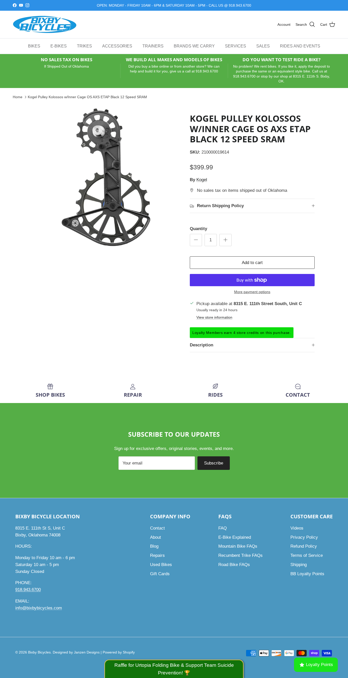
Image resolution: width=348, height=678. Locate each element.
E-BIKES (58, 46)
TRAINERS (153, 46)
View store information (214, 317)
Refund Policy (303, 546)
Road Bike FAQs (234, 564)
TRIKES (84, 46)
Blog (154, 546)
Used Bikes (161, 564)
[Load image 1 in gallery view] (106, 177)
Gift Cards (160, 573)
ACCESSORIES (117, 46)
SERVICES (235, 46)
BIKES (34, 46)
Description (201, 345)
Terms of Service (306, 555)
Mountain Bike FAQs (237, 546)
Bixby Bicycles (39, 652)
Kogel (201, 179)
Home (17, 97)
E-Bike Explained (234, 537)
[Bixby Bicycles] (44, 24)
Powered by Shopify (119, 652)
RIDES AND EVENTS (300, 46)
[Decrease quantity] (196, 240)
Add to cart (252, 262)
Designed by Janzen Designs (76, 652)
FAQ (222, 528)
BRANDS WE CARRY (194, 46)
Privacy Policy (304, 537)
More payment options (252, 292)
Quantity (198, 228)
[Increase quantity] (225, 240)
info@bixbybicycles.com (38, 608)
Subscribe (213, 463)
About (155, 537)
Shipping (298, 564)
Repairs (157, 555)
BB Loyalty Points (307, 573)
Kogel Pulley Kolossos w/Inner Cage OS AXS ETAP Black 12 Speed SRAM (87, 97)
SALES (263, 46)
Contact (157, 528)
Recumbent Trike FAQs (240, 555)
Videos (296, 528)
